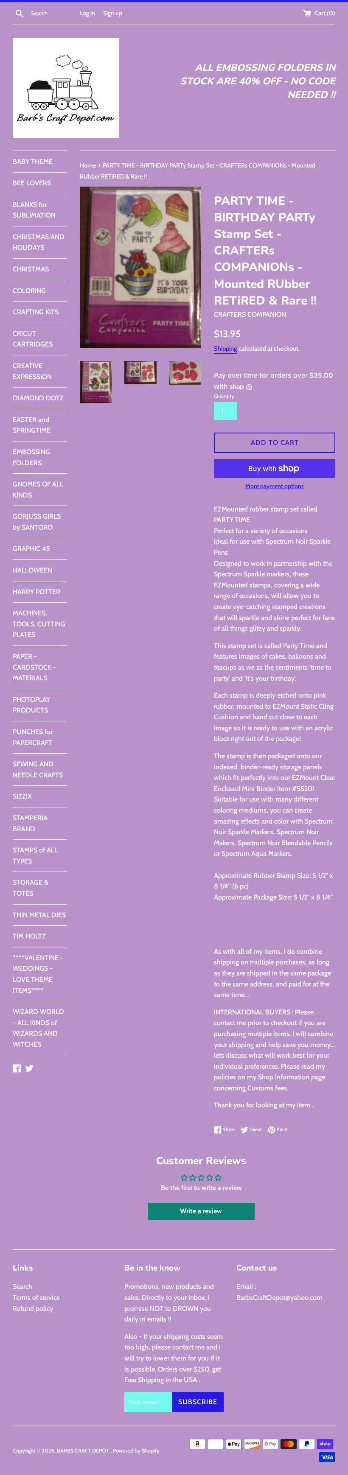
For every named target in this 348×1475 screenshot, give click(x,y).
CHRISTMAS (31, 269)
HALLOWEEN (32, 570)
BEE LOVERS (32, 183)
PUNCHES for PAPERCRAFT (33, 737)
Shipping (225, 348)
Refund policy (33, 1309)
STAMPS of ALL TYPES (35, 855)
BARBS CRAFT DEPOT (83, 1450)
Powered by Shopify (136, 1450)
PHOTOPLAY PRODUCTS (31, 705)
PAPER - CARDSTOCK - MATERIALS (34, 667)
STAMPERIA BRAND (30, 823)
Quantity (224, 396)
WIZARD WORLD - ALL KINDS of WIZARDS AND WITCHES (38, 1028)
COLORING (29, 291)
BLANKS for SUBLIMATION (34, 210)
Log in (87, 13)
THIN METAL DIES (39, 915)
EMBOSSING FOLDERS (31, 457)
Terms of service (36, 1297)
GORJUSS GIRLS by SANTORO (37, 521)
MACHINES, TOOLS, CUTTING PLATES (39, 624)
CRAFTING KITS (36, 312)
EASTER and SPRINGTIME (32, 425)
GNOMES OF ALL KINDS (38, 489)
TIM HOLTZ (29, 936)
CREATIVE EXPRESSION (32, 371)
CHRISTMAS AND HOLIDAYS (39, 242)
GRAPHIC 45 (31, 549)
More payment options (274, 486)
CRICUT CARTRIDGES (33, 339)
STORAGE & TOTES (30, 887)
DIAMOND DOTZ (38, 398)
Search (22, 1286)
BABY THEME (33, 161)
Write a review (201, 1211)
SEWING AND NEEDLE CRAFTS (38, 769)
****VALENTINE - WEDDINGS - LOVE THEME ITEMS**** (38, 974)
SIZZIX (22, 796)
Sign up (112, 13)
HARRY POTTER (36, 592)
